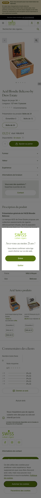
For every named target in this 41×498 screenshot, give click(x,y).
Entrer (20, 258)
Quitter (20, 265)
